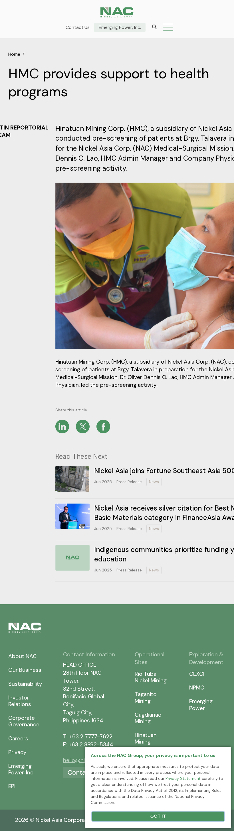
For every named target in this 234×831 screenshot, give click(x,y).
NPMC (196, 687)
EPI (11, 786)
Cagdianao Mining (148, 718)
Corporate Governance (23, 721)
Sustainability (25, 683)
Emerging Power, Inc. (120, 27)
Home (14, 54)
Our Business (24, 669)
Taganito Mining (146, 697)
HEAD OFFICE (79, 664)
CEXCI (196, 673)
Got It (158, 816)
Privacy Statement (183, 778)
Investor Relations (19, 701)
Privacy (17, 752)
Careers (18, 738)
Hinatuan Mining (146, 738)
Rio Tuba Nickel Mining (151, 677)
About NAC (22, 656)
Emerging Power (201, 705)
